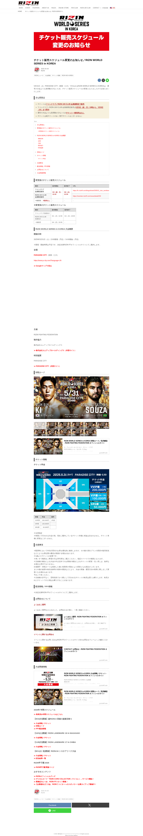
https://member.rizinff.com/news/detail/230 (87, 196)
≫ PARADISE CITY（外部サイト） (47, 366)
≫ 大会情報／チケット (42, 723)
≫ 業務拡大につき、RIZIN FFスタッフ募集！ (51, 782)
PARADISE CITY (40, 255)
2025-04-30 (45, 69)
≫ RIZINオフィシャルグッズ (44, 776)
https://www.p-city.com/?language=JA (47, 260)
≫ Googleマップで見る (43, 266)
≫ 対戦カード (39, 726)
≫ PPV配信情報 (40, 729)
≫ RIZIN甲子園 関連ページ (44, 767)
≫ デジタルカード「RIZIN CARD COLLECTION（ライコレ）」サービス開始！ (64, 779)
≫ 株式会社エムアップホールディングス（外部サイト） (55, 350)
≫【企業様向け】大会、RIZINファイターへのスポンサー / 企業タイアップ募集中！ (65, 784)
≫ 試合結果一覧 (40, 758)
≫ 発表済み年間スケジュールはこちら (48, 714)
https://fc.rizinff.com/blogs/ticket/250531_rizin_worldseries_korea (94, 190)
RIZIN (43, 71)
